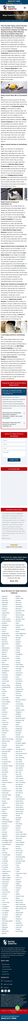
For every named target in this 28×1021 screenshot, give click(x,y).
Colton (4, 710)
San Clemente (20, 757)
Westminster (19, 912)
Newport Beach (20, 629)
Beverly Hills (5, 658)
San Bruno (19, 751)
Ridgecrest (19, 728)
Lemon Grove (6, 892)
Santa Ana (19, 797)
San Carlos (19, 755)
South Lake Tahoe (21, 834)
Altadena (4, 604)
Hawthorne (5, 826)
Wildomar (19, 919)
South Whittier (20, 842)
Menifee (4, 929)
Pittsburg (18, 683)
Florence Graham (7, 782)
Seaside (18, 819)
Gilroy (3, 811)
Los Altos (4, 908)
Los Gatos (5, 914)
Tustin (18, 871)
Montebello (19, 606)
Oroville (18, 658)
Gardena (4, 809)
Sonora (18, 830)
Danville (4, 732)
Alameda (4, 598)
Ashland (4, 623)
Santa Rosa (19, 813)
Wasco (18, 898)
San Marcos (19, 784)
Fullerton (4, 803)
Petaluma (19, 679)
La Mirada (5, 861)
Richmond (19, 726)
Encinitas (4, 770)
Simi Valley (19, 823)
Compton (5, 712)
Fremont (4, 797)
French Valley (6, 799)
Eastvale (4, 753)
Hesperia (4, 834)
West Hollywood (20, 904)
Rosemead (19, 739)
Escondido (5, 772)
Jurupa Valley (6, 855)
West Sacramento (21, 906)
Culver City (5, 722)
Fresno (4, 801)
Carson (4, 683)
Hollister (4, 838)
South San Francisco (19, 839)
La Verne (4, 869)
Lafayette (5, 873)
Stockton (18, 848)
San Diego (19, 759)
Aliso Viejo (5, 602)
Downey (4, 745)
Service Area (5, 974)
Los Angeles (5, 910)
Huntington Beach (7, 840)
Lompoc (4, 904)
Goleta (4, 817)
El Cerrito (5, 759)
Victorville (19, 885)
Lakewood (5, 883)
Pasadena (19, 675)
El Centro (5, 757)
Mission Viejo (19, 598)
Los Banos (5, 912)
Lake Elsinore (6, 879)
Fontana (4, 788)
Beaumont (5, 644)
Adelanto (4, 596)
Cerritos (4, 691)
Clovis (3, 706)
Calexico (4, 673)
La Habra (5, 857)
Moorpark (19, 613)
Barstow (4, 639)
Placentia (18, 685)
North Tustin (19, 635)
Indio (3, 846)
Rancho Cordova (21, 699)
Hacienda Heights (7, 821)
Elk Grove (5, 768)
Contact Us (5, 971)
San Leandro (19, 778)
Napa (17, 623)
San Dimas (19, 761)
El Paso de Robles (7, 766)
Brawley (4, 660)
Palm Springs (20, 666)
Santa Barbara (20, 799)
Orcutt (18, 656)
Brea (3, 662)
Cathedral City (6, 687)
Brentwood (5, 664)
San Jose (18, 772)
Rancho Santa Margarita (20, 711)
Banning (4, 637)
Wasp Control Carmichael (18, 20)
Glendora (4, 815)
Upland (18, 879)
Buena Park (5, 666)
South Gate (19, 832)
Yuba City (18, 927)
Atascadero (5, 625)
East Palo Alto (6, 751)
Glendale (4, 813)
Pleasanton (19, 691)
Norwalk (18, 637)
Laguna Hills (5, 875)
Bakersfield (5, 633)
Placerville (19, 687)
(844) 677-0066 (8, 1018)
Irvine (3, 850)
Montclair (18, 604)
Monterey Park (20, 610)
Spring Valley (20, 844)
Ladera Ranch (6, 871)
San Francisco (20, 766)
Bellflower (5, 650)
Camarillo (5, 675)
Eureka (4, 774)
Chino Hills (5, 697)
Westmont (19, 914)
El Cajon (4, 755)
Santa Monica (20, 809)
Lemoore (4, 894)
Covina (4, 720)
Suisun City (19, 850)
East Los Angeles (7, 749)
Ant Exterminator (7, 969)
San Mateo (19, 786)
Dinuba (4, 743)
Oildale (18, 648)
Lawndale (5, 890)
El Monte (4, 764)
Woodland (19, 923)
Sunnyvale (19, 852)
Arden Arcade (6, 619)
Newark (18, 627)
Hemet (4, 830)
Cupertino (5, 724)
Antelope (4, 608)
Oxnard (18, 660)
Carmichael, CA (8, 981)
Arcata (4, 617)
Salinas (18, 747)
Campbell (5, 677)
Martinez (4, 925)
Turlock (18, 869)
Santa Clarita (20, 803)
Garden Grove (6, 807)
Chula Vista (5, 699)
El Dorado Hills (6, 761)
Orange (18, 652)
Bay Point (5, 642)
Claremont (5, 704)
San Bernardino (20, 749)
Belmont (4, 652)
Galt (3, 805)
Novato (18, 639)
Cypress (4, 726)
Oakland (18, 642)
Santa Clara (19, 801)
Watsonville (19, 900)
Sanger (18, 795)
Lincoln (4, 896)
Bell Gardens (5, 648)
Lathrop (4, 888)
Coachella (5, 708)
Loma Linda (5, 902)
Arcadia (4, 615)
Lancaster (5, 885)
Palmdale (18, 668)
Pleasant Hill (19, 689)
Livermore (5, 898)
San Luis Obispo (20, 782)
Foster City (5, 792)
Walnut (18, 894)
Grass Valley (5, 819)
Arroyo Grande (6, 621)
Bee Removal (5, 964)
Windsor (18, 921)
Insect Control (6, 966)
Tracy (17, 865)
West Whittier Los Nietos (21, 909)
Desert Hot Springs (7, 739)
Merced (4, 933)
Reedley (18, 722)
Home (2, 20)
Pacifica (18, 662)
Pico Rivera (19, 681)
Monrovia (18, 602)
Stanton (18, 846)
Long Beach (5, 906)
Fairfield (4, 778)
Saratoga (18, 817)
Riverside (18, 732)
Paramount (19, 673)
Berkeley (4, 656)
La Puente (5, 865)
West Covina (19, 902)
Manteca (4, 923)
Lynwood (4, 917)
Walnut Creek (20, 896)
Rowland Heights (21, 743)
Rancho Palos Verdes (20, 707)
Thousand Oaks (20, 861)
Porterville (19, 695)
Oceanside (19, 646)
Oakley (18, 644)
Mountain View (20, 619)
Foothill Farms (6, 790)
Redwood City (20, 720)
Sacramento (19, 745)
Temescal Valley (20, 857)
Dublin (4, 747)
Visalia (18, 890)
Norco (17, 631)
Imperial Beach (6, 844)
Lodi (3, 900)
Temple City (19, 859)
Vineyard (18, 888)
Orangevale (19, 654)
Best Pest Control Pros (16, 1010)
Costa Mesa (5, 718)
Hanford (4, 823)
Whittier (18, 917)
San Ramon (19, 792)
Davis (3, 735)
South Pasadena (21, 836)
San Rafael (19, 790)
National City (19, 625)
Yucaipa (18, 929)
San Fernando (20, 764)
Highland (4, 836)
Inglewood (5, 848)
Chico (3, 693)
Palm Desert (19, 664)
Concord (4, 714)
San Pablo (19, 788)
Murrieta (18, 621)
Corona (4, 716)
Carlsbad (4, 679)
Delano (4, 737)
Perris (17, 677)
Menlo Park (5, 931)
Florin (3, 784)
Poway (18, 697)
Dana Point (5, 730)
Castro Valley (6, 685)
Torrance (18, 863)
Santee (18, 815)
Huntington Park (7, 842)
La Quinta (5, 867)
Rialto (17, 724)
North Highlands (21, 633)
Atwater (4, 627)
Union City (19, 877)
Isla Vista (4, 852)
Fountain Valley (6, 795)
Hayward (4, 828)
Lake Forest (5, 881)
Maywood (5, 927)
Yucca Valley (19, 931)
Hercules (4, 832)
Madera (4, 919)
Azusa (4, 631)
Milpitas (18, 596)
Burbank (4, 668)
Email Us (6, 987)
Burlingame (5, 670)
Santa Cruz (19, 805)
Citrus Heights (6, 701)
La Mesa (4, 859)
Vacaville (18, 881)
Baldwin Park (6, 635)
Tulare (18, 867)
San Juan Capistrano (19, 775)
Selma (18, 821)
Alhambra (5, 600)
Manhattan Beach (7, 921)
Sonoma (18, 828)
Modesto (18, 600)
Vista (17, 892)
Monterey (18, 608)
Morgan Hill (19, 617)
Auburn (4, 629)
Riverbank (19, 730)
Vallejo (18, 883)
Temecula (19, 855)
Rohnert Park (20, 737)
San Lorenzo (19, 780)
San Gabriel (19, 768)
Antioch (4, 610)
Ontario (18, 650)
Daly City (4, 728)
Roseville (18, 741)
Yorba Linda (19, 925)
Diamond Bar (6, 741)
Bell (3, 646)
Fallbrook (5, 780)
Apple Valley (5, 613)
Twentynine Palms (21, 873)
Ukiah (17, 875)
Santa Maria (19, 807)
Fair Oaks (5, 776)
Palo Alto (18, 670)
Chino (3, 695)
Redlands (18, 716)
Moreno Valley (20, 615)
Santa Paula (19, 811)
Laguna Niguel (6, 877)
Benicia (4, 654)
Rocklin (18, 735)
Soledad (18, 826)
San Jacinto (19, 770)
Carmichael (7, 20)
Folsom (4, 786)
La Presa (4, 863)
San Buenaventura (21, 753)
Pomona (18, 693)
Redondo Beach (20, 718)
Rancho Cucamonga (19, 703)
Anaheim (4, 606)
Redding (18, 714)
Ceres (3, 689)
